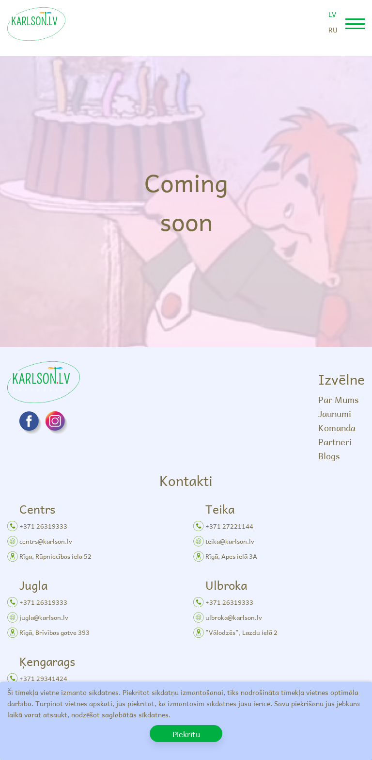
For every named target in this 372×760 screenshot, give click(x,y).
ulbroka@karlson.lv (233, 617)
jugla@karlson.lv (43, 617)
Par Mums (338, 399)
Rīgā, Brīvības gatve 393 (54, 632)
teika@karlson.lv (229, 541)
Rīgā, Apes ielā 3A (231, 556)
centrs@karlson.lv (45, 541)
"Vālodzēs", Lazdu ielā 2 (241, 632)
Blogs (329, 456)
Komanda (337, 427)
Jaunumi (334, 413)
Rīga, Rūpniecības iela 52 (55, 556)
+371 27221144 (229, 526)
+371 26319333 (43, 526)
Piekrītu (186, 734)
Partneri (335, 442)
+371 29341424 (43, 678)
